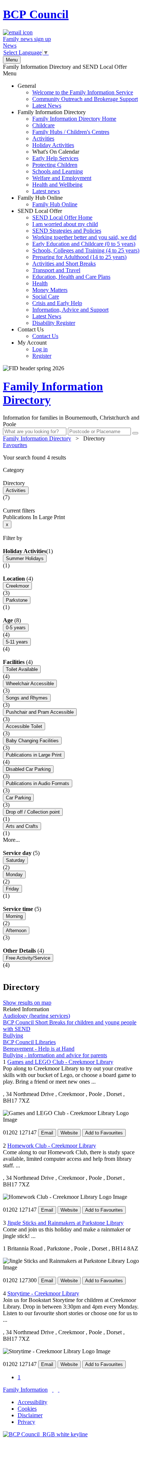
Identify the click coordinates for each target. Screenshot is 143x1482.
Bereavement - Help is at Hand (38, 1049)
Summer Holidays (25, 558)
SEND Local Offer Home (62, 217)
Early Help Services (55, 158)
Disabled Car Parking (28, 769)
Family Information (25, 1390)
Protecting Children (54, 165)
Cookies (27, 1409)
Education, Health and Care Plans (71, 277)
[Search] (135, 433)
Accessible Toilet (24, 726)
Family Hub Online (47, 201)
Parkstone (16, 600)
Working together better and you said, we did (84, 237)
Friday (12, 889)
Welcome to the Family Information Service (82, 92)
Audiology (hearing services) (36, 1016)
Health (40, 283)
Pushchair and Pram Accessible (40, 712)
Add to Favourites (104, 1133)
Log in (40, 349)
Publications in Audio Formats (37, 783)
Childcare (43, 125)
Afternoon (16, 930)
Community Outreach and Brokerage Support (85, 99)
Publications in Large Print (34, 755)
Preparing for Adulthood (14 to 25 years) (79, 257)
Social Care (45, 296)
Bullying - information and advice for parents (55, 1055)
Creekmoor (17, 586)
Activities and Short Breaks (64, 263)
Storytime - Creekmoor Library (43, 1293)
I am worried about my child (65, 224)
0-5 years (16, 627)
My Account (34, 349)
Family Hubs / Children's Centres (70, 132)
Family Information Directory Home (74, 119)
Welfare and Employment (61, 178)
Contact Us (38, 332)
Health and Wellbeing (57, 184)
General (78, 96)
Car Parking (18, 797)
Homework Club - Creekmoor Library (51, 1146)
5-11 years (17, 642)
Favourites (15, 445)
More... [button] (11, 840)
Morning (14, 916)
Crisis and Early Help (57, 303)
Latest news (46, 191)
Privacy (26, 1422)
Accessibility (32, 1402)
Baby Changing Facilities (32, 740)
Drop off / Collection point (33, 812)
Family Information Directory (67, 151)
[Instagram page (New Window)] (58, 1390)
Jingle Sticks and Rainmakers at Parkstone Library (65, 1223)
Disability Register (53, 323)
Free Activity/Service (28, 958)
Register (41, 356)
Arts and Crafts (22, 826)
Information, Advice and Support (70, 310)
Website (69, 1133)
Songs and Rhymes (27, 698)
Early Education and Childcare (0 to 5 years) (83, 244)
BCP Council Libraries (29, 1042)
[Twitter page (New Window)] (53, 1390)
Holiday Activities (53, 145)
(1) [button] (49, 551)
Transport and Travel (56, 270)
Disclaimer (30, 1415)
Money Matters (49, 290)
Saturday (15, 860)
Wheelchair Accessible (30, 683)
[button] (71, 457)
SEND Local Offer (78, 267)
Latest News (46, 105)
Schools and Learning (57, 171)
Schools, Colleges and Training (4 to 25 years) (85, 250)
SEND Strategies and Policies (66, 231)
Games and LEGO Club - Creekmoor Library (60, 1062)
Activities (43, 138)
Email (47, 1133)
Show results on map (27, 1002)
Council (36, 14)
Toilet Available (22, 669)
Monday (14, 874)
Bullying (13, 1035)
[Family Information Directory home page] (45, 1434)
